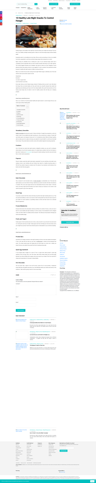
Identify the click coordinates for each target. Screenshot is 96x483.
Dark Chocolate (20, 114)
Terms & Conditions (63, 260)
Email (17, 302)
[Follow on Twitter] (1, 21)
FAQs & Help (62, 252)
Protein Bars (19, 121)
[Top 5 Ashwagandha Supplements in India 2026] (63, 202)
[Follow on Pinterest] (1, 18)
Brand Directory (18, 452)
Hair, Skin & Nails (54, 8)
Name (17, 296)
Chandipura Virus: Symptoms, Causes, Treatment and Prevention (72, 187)
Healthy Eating (46, 319)
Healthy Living (51, 444)
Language (17, 7)
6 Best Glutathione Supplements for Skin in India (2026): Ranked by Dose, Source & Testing (73, 147)
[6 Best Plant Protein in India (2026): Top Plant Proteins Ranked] (63, 163)
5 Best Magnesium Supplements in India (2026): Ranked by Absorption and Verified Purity (73, 137)
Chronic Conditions (61, 8)
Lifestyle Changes (33, 23)
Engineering (62, 265)
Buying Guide (75, 8)
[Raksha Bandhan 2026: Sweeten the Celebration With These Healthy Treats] (63, 115)
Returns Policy (63, 250)
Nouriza (17, 460)
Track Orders (74, 0)
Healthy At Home (19, 15)
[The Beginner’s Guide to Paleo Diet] (22, 384)
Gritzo (17, 457)
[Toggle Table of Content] (27, 107)
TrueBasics (17, 458)
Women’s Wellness (45, 8)
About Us (17, 444)
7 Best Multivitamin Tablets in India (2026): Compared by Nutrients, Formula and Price (72, 157)
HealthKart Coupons (64, 258)
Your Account (62, 256)
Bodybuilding (23, 7)
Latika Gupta (65, 20)
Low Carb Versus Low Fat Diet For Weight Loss (40, 334)
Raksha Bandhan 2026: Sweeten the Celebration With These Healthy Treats (73, 117)
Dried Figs (19, 116)
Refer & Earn (50, 0)
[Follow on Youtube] (1, 23)
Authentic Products (62, 0)
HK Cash (61, 243)
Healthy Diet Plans (39, 319)
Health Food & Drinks (52, 452)
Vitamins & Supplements (53, 449)
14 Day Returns (68, 0)
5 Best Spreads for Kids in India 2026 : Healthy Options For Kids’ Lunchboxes (73, 177)
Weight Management (30, 8)
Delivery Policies (63, 248)
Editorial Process (62, 21)
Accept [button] (92, 481)
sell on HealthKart (29, 455)
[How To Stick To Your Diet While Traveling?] (22, 430)
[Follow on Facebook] (1, 12)
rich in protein (29, 152)
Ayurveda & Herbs (51, 450)
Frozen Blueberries (21, 118)
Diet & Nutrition (38, 8)
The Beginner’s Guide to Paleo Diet (37, 345)
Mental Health (69, 8)
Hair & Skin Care (51, 446)
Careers (28, 457)
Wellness (50, 455)
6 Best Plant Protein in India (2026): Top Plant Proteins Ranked (72, 167)
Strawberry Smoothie (21, 109)
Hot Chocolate (20, 125)
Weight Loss (40, 446)
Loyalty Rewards (63, 246)
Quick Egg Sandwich (21, 123)
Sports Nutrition (51, 447)
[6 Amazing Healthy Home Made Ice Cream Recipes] (22, 320)
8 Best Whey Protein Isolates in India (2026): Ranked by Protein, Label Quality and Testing (73, 127)
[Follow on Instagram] (1, 15)
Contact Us (78, 0)
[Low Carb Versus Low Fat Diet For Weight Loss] (22, 335)
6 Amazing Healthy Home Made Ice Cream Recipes (40, 322)
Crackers (19, 111)
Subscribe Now (70, 222)
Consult (17, 449)
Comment (18, 283)
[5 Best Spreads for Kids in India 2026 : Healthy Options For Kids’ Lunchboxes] (63, 173)
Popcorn (18, 113)
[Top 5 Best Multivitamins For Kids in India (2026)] (63, 193)
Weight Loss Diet (39, 331)
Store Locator (62, 245)
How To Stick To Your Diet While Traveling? (39, 433)
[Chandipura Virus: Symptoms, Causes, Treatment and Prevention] (63, 183)
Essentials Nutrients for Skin (70, 143)
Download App (55, 0)
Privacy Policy (62, 262)
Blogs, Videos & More (19, 450)
